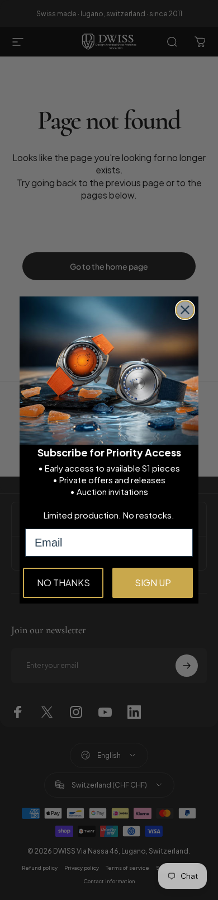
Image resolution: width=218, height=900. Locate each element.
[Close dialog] (185, 310)
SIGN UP (153, 582)
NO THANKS (63, 582)
